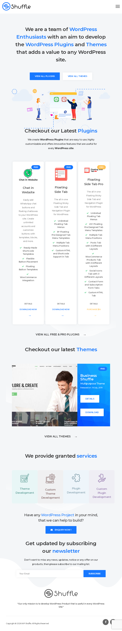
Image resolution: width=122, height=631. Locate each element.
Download (92, 412)
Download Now (28, 312)
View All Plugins (45, 76)
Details (28, 304)
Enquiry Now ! (62, 529)
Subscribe (95, 573)
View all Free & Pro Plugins (61, 334)
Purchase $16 (93, 312)
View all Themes (60, 436)
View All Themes (77, 76)
